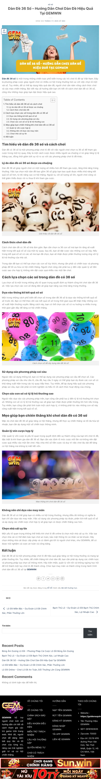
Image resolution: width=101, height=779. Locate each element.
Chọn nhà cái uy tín (18, 134)
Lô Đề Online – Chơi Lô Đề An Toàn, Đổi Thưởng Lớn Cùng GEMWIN (36, 669)
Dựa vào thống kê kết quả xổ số (23, 116)
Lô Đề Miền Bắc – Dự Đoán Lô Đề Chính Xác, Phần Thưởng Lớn (33, 665)
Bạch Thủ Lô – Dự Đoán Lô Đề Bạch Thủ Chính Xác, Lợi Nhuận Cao (35, 655)
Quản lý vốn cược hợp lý (20, 128)
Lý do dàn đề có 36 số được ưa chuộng (26, 107)
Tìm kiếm (6, 626)
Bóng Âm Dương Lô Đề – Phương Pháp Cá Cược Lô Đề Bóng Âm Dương (38, 651)
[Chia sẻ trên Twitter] (48, 578)
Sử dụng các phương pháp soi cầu (24, 119)
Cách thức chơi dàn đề (19, 110)
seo (63, 21)
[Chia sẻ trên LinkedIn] (62, 578)
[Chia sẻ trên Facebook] (43, 578)
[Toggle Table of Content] (51, 100)
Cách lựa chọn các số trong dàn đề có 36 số (27, 113)
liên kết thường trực (69, 588)
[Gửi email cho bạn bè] (53, 578)
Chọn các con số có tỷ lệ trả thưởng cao (27, 122)
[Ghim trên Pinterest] (57, 578)
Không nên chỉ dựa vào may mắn (24, 131)
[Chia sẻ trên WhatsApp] (38, 578)
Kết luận (9, 136)
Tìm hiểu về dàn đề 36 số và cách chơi (23, 104)
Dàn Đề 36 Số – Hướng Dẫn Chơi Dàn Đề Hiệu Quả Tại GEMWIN (34, 660)
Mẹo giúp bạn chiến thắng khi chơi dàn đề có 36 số (30, 125)
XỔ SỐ (50, 5)
